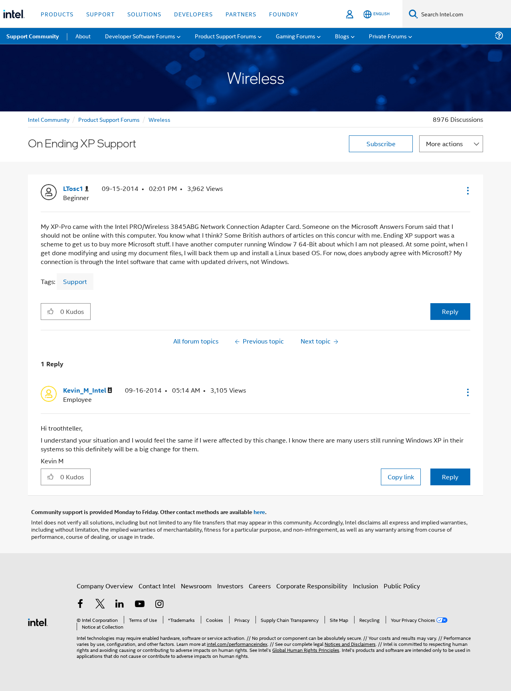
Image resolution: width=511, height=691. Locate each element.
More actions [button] (444, 143)
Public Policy (402, 585)
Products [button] (57, 14)
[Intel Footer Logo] (38, 621)
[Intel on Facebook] (80, 604)
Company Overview (105, 585)
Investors (230, 585)
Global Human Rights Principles (305, 649)
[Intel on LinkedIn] (120, 604)
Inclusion (365, 585)
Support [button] (100, 14)
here (259, 511)
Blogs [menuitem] (342, 36)
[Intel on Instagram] (159, 604)
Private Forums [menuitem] (388, 36)
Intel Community (48, 119)
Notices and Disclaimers (350, 643)
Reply (450, 311)
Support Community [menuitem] (32, 36)
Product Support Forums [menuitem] (225, 36)
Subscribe (381, 143)
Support (75, 281)
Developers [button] (193, 14)
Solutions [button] (144, 14)
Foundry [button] (284, 14)
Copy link (401, 476)
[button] (467, 190)
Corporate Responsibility (311, 585)
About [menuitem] (83, 36)
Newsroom (196, 585)
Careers (260, 585)
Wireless (159, 119)
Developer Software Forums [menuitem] (140, 36)
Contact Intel (157, 585)
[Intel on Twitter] (100, 604)
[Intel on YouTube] (140, 604)
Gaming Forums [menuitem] (295, 36)
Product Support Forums (109, 119)
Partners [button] (241, 14)
